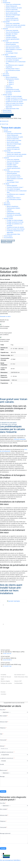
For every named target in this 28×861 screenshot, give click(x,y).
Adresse (2, 746)
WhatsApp (7, 855)
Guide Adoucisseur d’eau (21, 676)
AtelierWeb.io (16, 860)
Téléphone (3, 728)
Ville (1, 734)
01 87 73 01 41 (7, 653)
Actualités (3, 674)
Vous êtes (3, 709)
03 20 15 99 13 (7, 660)
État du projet (4, 770)
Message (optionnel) (5, 833)
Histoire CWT (18, 681)
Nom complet (4, 715)
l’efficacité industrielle (20, 439)
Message (2, 776)
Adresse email (4, 721)
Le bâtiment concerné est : (7, 752)
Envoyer (3, 791)
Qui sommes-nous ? (19, 674)
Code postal (3, 740)
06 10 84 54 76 (4, 121)
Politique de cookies (6, 683)
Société (2, 764)
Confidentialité (18, 683)
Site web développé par (6, 860)
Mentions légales (5, 681)
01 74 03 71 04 (4, 124)
